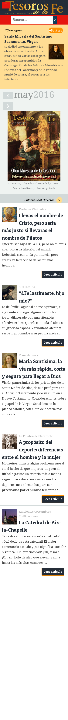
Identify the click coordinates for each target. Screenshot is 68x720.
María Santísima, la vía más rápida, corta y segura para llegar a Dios (33, 368)
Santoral (56, 30)
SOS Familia (27, 287)
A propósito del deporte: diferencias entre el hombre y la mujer (32, 449)
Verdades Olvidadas (32, 209)
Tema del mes (28, 355)
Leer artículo (53, 274)
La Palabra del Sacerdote (36, 436)
